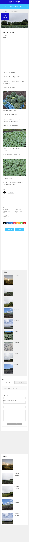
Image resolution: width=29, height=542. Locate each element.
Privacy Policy (18, 6)
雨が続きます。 (18, 209)
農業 (5, 37)
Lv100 (5, 35)
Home (5, 6)
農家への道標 (14, 2)
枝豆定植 (5, 215)
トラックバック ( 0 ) (20, 382)
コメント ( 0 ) (8, 382)
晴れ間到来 (5, 209)
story (11, 6)
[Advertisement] (14, 55)
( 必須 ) (5, 395)
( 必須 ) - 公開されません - (10, 400)
